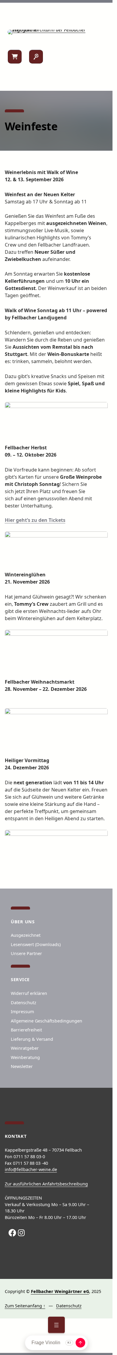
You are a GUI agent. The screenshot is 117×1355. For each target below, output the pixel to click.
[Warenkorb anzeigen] (15, 57)
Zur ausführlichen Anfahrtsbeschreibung (46, 1184)
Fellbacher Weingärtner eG (60, 1291)
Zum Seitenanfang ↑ (25, 1306)
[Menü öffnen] (56, 1325)
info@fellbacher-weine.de (31, 1169)
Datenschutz (69, 1306)
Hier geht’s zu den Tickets (35, 520)
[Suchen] (36, 57)
